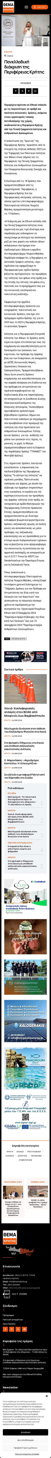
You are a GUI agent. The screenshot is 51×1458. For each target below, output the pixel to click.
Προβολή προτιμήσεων (25, 1447)
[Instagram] (11, 1329)
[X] (22, 91)
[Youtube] (24, 1329)
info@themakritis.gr (18, 1281)
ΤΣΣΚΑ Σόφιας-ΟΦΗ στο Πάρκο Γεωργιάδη (23, 1368)
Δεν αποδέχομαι (25, 1440)
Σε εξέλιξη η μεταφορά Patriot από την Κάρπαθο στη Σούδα (24, 776)
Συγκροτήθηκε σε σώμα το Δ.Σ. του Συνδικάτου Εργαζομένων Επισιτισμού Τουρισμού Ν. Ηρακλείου (13, 1208)
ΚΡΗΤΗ (8, 52)
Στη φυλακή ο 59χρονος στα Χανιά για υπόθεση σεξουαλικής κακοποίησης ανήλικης (24, 746)
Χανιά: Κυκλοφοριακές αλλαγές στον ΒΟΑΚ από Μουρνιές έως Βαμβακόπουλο (24, 712)
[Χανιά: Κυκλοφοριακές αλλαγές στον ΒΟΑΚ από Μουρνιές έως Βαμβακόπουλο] (25, 689)
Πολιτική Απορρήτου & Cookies (27, 1454)
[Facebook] (16, 91)
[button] (46, 1396)
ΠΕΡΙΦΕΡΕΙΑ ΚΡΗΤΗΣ (18, 639)
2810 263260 (14, 1284)
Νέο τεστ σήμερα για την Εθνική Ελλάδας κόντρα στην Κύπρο (22, 1375)
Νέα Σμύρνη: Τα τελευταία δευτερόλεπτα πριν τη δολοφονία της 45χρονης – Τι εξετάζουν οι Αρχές (22, 800)
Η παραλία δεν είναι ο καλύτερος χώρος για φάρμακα (19, 849)
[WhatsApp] (35, 91)
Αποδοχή (25, 1432)
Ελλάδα (12, 793)
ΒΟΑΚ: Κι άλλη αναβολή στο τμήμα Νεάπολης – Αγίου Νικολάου (38, 1203)
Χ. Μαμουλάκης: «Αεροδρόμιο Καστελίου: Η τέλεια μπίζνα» (21, 762)
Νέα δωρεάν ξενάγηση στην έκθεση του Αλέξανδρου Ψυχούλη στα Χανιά (25, 730)
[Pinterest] (29, 91)
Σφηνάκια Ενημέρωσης (20, 843)
